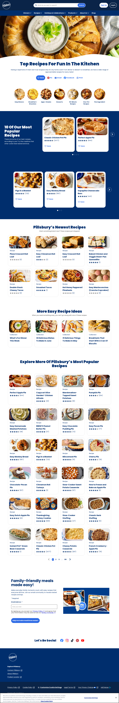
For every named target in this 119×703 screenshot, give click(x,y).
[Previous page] (49, 559)
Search (81, 5)
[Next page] (70, 559)
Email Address (16, 602)
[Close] (116, 698)
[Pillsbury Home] (6, 5)
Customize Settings (91, 698)
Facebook (70, 78)
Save (42, 78)
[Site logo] (12, 657)
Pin (51, 78)
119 (65, 559)
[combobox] (57, 5)
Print (81, 78)
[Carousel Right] (112, 134)
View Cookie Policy (47, 701)
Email (59, 78)
